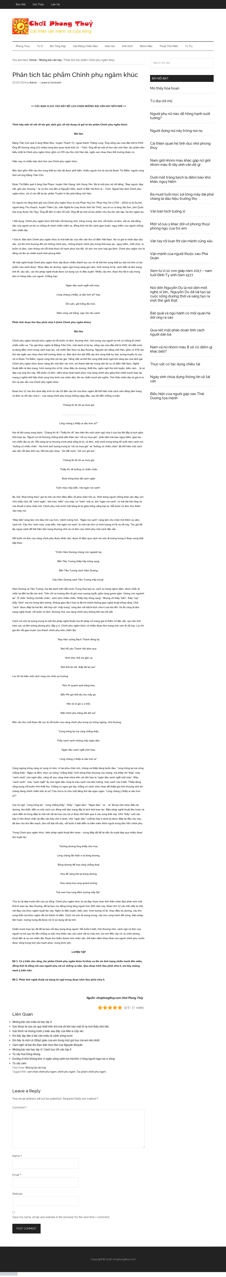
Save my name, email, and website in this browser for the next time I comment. (61, 1217)
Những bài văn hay (36, 1067)
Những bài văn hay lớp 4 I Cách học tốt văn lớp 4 (41, 1049)
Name (17, 1156)
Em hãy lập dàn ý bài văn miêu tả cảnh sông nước (42, 1035)
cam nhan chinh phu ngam (42, 1071)
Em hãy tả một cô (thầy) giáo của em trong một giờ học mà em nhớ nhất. (56, 1040)
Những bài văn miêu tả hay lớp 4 (32, 1022)
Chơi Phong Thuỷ (113, 26)
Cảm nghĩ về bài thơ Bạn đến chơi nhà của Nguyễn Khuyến (47, 1045)
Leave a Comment (51, 82)
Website (17, 1193)
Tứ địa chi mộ (161, 101)
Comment (19, 1107)
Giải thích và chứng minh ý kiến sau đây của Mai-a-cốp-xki (47, 1031)
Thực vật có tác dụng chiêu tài (175, 364)
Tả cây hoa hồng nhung (26, 1054)
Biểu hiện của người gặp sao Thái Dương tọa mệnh (177, 396)
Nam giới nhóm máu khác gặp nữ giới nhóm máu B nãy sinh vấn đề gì (180, 162)
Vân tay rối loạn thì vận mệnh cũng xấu (181, 241)
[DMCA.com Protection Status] (9, 1274)
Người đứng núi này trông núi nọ (176, 131)
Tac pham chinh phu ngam (91, 1071)
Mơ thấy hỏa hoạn (164, 88)
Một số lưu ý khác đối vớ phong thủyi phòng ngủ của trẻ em (180, 226)
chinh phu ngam (67, 1071)
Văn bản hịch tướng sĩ (167, 211)
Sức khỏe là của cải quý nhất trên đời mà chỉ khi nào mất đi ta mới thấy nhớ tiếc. (60, 1026)
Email (16, 1175)
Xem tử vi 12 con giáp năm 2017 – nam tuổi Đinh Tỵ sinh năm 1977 (181, 273)
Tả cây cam (19, 1063)
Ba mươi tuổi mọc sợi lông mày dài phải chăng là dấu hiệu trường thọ (182, 196)
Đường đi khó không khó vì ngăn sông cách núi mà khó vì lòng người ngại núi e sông (63, 1058)
